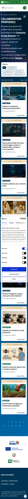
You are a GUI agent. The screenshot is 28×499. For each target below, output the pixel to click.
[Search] (24, 8)
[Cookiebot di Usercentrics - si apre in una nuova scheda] (20, 219)
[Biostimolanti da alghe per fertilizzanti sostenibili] (14, 390)
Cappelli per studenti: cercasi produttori (13, 331)
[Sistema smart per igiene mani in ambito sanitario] (14, 354)
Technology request (8, 71)
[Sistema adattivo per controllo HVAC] (14, 171)
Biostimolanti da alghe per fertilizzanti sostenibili (12, 404)
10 (19, 426)
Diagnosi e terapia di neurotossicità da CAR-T (11, 107)
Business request (7, 74)
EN (24, 2)
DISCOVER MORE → (21, 115)
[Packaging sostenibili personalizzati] (14, 207)
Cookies (12, 484)
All (4, 67)
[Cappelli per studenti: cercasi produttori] (14, 317)
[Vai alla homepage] (1, 15)
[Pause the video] (24, 16)
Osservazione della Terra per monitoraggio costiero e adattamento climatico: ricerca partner (13, 146)
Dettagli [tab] (11, 222)
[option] (14, 99)
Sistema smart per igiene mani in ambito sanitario (14, 368)
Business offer (19, 71)
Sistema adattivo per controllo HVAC (14, 184)
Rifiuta (14, 279)
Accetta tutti (14, 269)
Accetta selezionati (14, 274)
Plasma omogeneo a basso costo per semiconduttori (12, 294)
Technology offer (12, 67)
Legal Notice (4, 481)
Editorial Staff (13, 481)
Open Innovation (9, 8)
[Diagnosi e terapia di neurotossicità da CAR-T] (14, 93)
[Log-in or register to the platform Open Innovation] (21, 2)
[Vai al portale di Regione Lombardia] (5, 2)
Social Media (4, 484)
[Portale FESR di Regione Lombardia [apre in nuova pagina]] (14, 443)
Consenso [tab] (4, 222)
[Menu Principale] (3, 8)
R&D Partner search (19, 74)
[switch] (24, 253)
